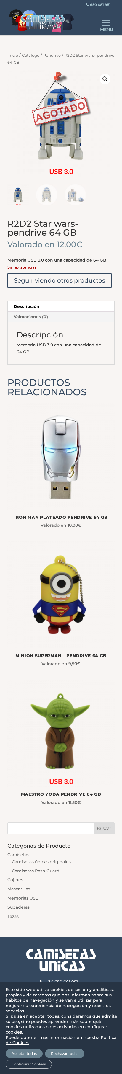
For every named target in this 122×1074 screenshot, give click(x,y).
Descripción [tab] (26, 306)
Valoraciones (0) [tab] (31, 316)
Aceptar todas (24, 1053)
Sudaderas (18, 907)
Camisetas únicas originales (41, 861)
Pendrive (52, 55)
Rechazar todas (64, 1053)
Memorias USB (23, 898)
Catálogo (30, 55)
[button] (105, 79)
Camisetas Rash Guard (36, 871)
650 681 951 (100, 4)
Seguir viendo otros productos (59, 280)
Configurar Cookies (29, 1064)
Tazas (13, 916)
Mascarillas (18, 889)
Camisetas (18, 854)
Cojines (15, 879)
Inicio (12, 55)
